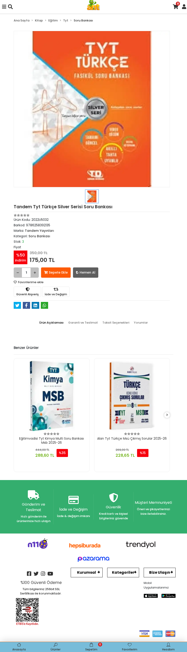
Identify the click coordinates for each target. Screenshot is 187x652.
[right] (167, 415)
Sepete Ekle (58, 272)
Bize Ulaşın (159, 572)
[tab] (51, 322)
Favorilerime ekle (30, 282)
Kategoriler (123, 572)
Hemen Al (87, 272)
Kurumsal (86, 572)
